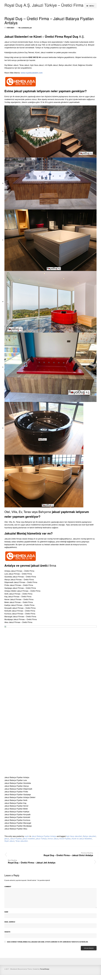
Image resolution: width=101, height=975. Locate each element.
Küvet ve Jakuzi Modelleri (82, 838)
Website (7, 932)
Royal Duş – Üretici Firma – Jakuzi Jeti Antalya (31, 861)
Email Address (10, 922)
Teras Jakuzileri (21, 841)
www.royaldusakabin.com (31, 72)
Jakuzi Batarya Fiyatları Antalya (43, 836)
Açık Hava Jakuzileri (74, 836)
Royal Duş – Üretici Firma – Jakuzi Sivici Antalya (68, 854)
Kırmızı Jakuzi (53, 838)
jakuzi (6, 838)
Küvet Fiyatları (65, 838)
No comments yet (25, 27)
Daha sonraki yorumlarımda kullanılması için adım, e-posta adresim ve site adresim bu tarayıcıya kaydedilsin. (47, 942)
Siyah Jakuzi (9, 841)
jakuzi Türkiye (41, 838)
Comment (8, 886)
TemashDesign (44, 969)
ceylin (27, 836)
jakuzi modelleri (29, 838)
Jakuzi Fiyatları (16, 838)
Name (6, 912)
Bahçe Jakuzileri (89, 836)
